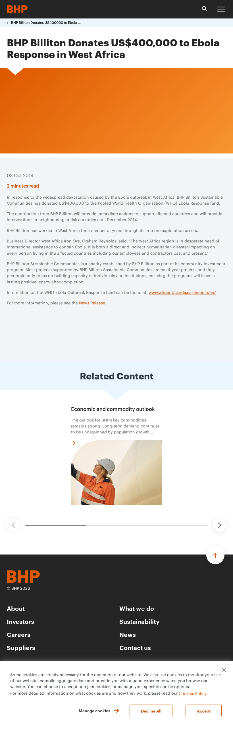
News (127, 634)
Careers (18, 634)
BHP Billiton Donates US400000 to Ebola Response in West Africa (46, 22)
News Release (92, 303)
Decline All (151, 710)
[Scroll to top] (215, 555)
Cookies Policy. (193, 693)
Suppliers (21, 647)
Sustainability (139, 621)
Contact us (135, 647)
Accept (204, 710)
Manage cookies (94, 710)
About (16, 608)
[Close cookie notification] (224, 670)
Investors (20, 621)
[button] (13, 525)
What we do (136, 608)
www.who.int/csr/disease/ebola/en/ (182, 293)
